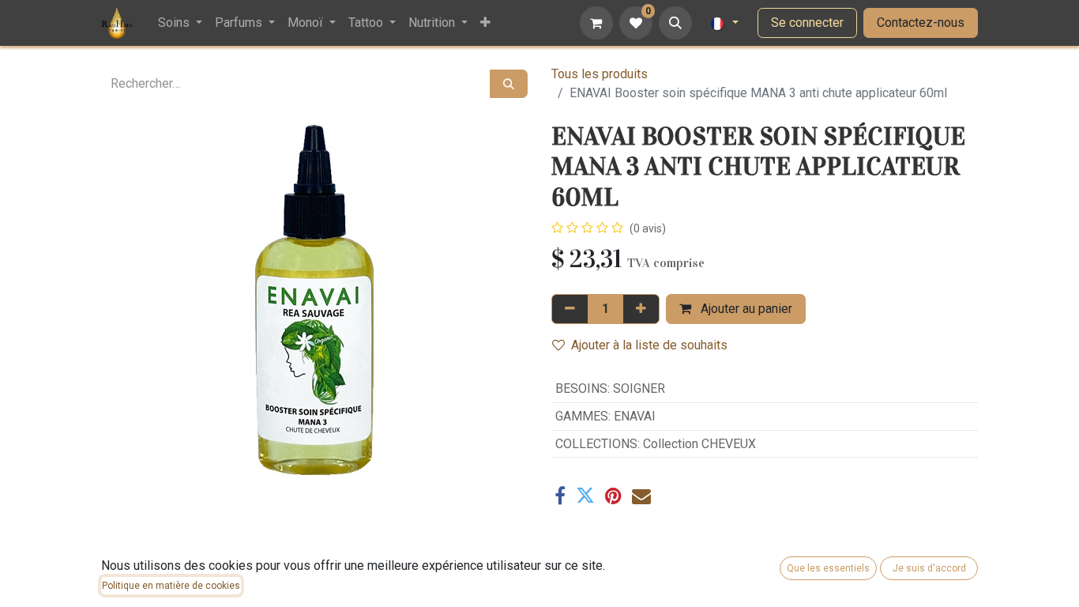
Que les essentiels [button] (828, 568)
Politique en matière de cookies (171, 585)
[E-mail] (641, 495)
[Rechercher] (509, 84)
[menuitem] (180, 23)
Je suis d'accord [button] (929, 568)
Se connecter (807, 22)
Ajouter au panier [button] (744, 308)
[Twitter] (585, 495)
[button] (675, 23)
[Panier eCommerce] (596, 23)
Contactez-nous (920, 22)
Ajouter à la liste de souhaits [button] (649, 345)
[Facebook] (560, 495)
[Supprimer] (569, 309)
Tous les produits (599, 73)
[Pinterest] (613, 495)
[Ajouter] (641, 309)
